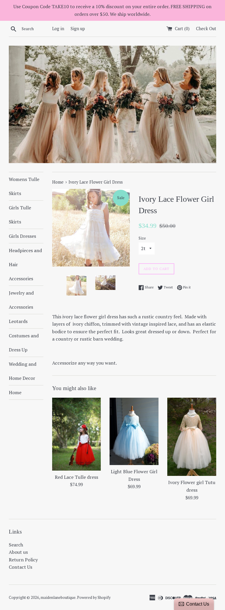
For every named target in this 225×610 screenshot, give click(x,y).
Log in (58, 28)
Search (16, 544)
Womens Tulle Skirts (24, 186)
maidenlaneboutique (58, 597)
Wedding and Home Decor (22, 371)
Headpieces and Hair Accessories (25, 264)
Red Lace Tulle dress (76, 477)
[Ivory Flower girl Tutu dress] (191, 437)
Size (142, 238)
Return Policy (23, 559)
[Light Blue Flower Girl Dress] (134, 431)
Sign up (78, 28)
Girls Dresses (22, 236)
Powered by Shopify (93, 597)
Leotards (18, 321)
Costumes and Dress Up (24, 342)
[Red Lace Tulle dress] (76, 434)
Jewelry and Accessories (21, 300)
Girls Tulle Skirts (20, 214)
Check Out (206, 28)
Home (15, 392)
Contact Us (20, 567)
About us (18, 552)
